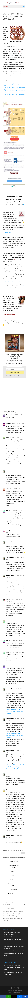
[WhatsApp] (8, 996)
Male (11, 861)
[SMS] (19, 996)
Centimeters (14, 865)
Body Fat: (11, 893)
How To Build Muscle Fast (11, 937)
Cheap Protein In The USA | (11, 914)
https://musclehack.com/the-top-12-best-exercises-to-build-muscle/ (15, 711)
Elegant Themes (17, 990)
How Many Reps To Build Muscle (13, 939)
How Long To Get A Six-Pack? (12, 965)
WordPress (17, 992)
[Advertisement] (14, 392)
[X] (14, 996)
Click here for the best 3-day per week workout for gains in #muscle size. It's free (14, 200)
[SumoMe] (25, 996)
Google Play (7, 232)
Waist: (12, 879)
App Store (7, 234)
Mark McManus (7, 21)
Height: (12, 871)
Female (17, 861)
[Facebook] (3, 996)
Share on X (20, 204)
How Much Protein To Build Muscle (13, 911)
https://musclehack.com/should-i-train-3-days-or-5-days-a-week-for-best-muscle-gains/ (15, 767)
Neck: (12, 875)
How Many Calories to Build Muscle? (14, 951)
